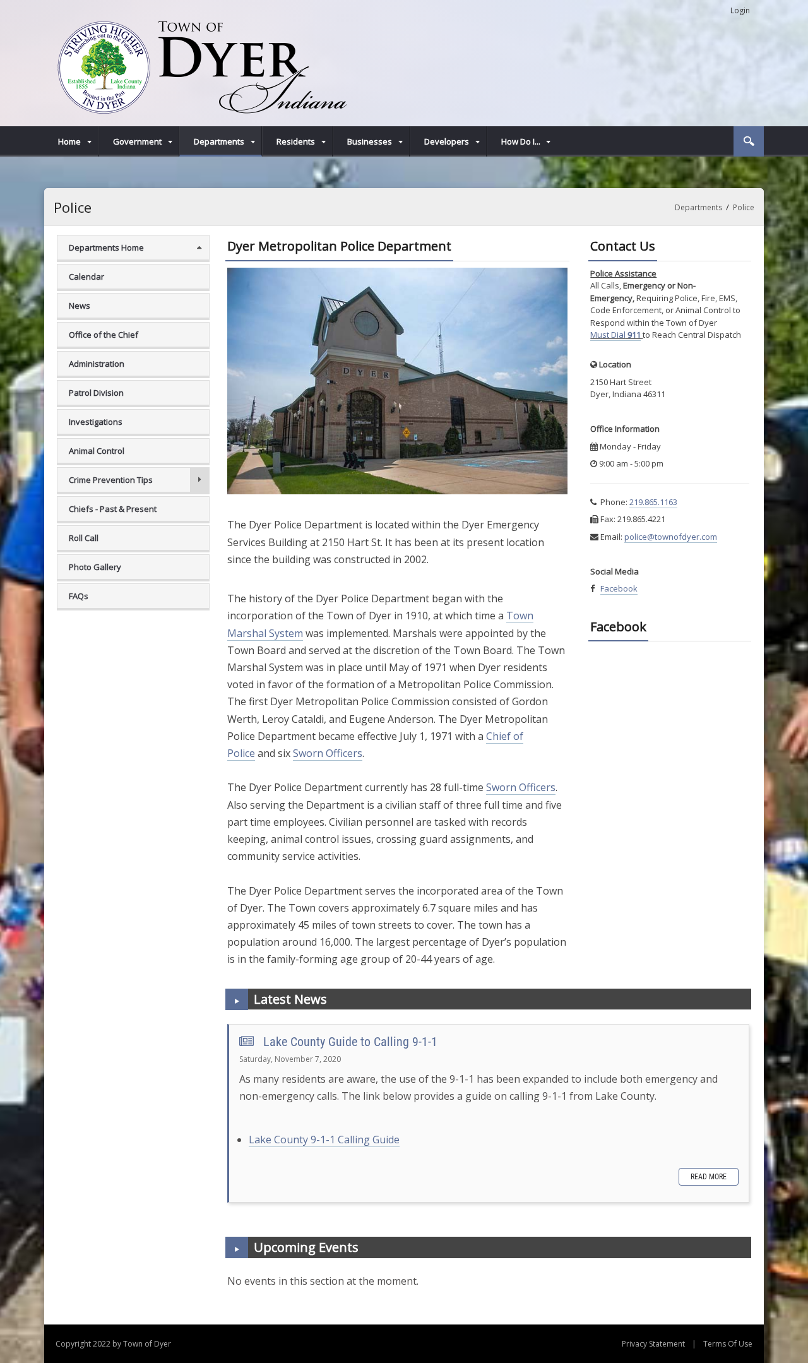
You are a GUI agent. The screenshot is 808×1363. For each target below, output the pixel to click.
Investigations (95, 421)
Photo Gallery (95, 567)
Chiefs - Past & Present (113, 509)
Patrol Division (96, 392)
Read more (709, 1176)
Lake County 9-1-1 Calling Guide (324, 1139)
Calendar (86, 276)
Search (749, 141)
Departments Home (106, 247)
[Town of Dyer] (200, 66)
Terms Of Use (727, 1343)
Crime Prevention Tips (111, 479)
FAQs (78, 596)
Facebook (619, 588)
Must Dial (615, 334)
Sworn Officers (327, 753)
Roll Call (83, 538)
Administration (96, 363)
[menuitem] (71, 141)
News (79, 305)
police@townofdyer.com (670, 536)
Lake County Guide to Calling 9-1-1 (350, 1041)
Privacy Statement (653, 1343)
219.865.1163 (653, 502)
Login (740, 10)
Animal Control (96, 450)
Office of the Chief (103, 334)
